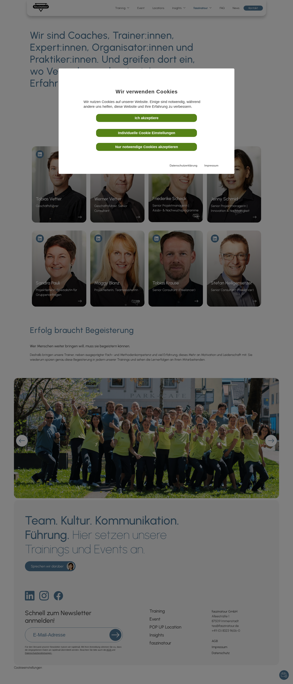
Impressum (211, 165)
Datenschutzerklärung (183, 165)
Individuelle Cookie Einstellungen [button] (146, 133)
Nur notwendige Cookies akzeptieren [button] (146, 147)
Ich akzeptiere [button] (146, 118)
